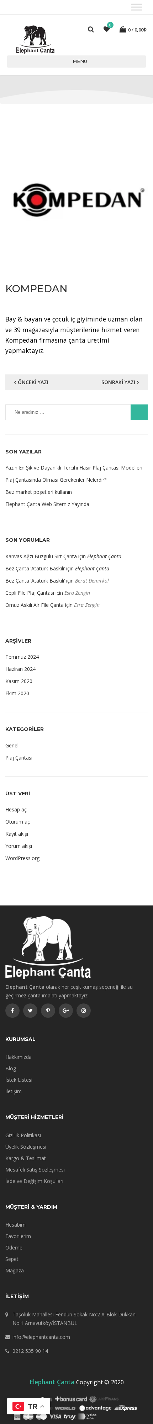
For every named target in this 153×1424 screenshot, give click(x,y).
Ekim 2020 (17, 693)
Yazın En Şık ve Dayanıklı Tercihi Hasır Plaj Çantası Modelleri (73, 467)
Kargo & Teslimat (25, 1158)
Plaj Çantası (18, 757)
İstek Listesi (18, 1079)
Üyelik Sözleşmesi (25, 1146)
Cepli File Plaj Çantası (29, 592)
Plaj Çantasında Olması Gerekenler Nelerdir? (55, 479)
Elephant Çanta (104, 556)
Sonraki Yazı (118, 382)
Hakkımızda (18, 1057)
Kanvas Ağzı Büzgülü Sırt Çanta (41, 556)
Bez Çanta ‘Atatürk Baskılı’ (35, 568)
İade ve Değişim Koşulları (34, 1181)
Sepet (12, 1259)
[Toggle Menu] (136, 7)
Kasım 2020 (18, 681)
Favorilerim (18, 1236)
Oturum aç (17, 821)
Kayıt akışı (16, 833)
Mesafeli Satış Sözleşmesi (35, 1169)
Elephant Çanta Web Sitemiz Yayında (47, 504)
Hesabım (15, 1224)
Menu (80, 61)
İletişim (13, 1091)
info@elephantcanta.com (41, 1337)
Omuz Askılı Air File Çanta (34, 604)
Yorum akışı (18, 846)
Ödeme (13, 1247)
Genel (12, 745)
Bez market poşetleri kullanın (38, 491)
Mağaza (14, 1270)
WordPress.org (22, 858)
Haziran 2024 (20, 669)
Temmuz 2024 (22, 656)
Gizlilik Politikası (23, 1135)
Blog (10, 1068)
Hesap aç (16, 809)
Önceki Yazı (33, 382)
